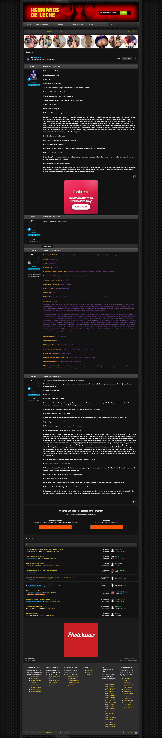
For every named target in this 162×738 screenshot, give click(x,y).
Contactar (27, 660)
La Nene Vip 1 (127, 698)
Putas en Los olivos (36, 676)
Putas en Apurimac (110, 726)
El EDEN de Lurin (128, 700)
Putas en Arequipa (110, 722)
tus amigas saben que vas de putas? (36, 584)
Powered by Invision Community (128, 660)
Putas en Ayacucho (110, 724)
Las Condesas (128, 687)
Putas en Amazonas (110, 695)
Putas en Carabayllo (36, 687)
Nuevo (29, 24)
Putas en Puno (51, 59)
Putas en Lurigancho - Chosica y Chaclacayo (73, 684)
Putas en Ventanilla (36, 691)
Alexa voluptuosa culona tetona (35, 563)
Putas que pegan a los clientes (35, 556)
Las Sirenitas (127, 697)
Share (118, 58)
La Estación (46, 572)
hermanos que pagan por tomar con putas (38, 599)
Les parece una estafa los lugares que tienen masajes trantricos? (45, 549)
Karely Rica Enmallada (32, 613)
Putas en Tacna (109, 721)
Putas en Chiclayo (110, 688)
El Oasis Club (127, 689)
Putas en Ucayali (109, 706)
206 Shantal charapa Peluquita (35, 591)
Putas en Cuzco (109, 719)
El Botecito (127, 682)
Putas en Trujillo (109, 690)
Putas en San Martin (110, 702)
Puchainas (89, 672)
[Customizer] (129, 13)
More (91, 24)
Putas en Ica (108, 711)
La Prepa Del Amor (49, 615)
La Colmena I (127, 695)
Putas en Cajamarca (110, 693)
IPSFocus (34, 658)
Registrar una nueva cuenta (55, 527)
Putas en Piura (109, 686)
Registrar (123, 12)
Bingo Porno (90, 674)
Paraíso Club (127, 702)
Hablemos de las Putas (52, 551)
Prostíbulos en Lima (42, 24)
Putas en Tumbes (109, 684)
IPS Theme (28, 658)
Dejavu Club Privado (129, 707)
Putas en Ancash (109, 691)
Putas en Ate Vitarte (36, 689)
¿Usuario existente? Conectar (109, 12)
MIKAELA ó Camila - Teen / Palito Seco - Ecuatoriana (41, 570)
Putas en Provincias (77, 24)
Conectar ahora (106, 527)
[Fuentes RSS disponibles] (136, 733)
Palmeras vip (127, 704)
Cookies (34, 660)
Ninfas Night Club (128, 706)
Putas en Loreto (109, 704)
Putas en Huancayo (110, 699)
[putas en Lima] (45, 12)
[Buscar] (136, 24)
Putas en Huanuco (110, 697)
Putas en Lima (59, 24)
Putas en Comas (35, 678)
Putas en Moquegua (110, 717)
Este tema (129, 24)
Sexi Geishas (127, 691)
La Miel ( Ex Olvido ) (52, 592)
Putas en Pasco (109, 701)
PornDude (89, 670)
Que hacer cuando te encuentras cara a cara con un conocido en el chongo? (48, 577)
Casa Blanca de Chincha (55, 565)
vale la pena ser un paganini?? (35, 606)
